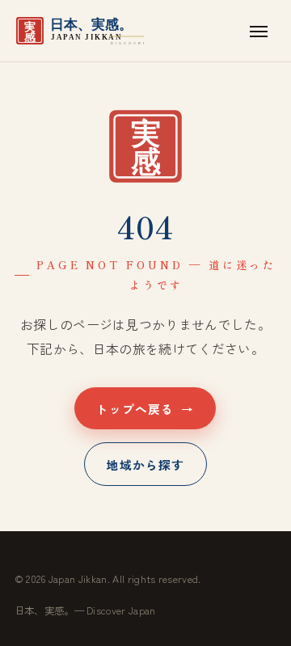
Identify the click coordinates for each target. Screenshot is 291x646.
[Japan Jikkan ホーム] (79, 31)
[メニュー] (258, 31)
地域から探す (145, 463)
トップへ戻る (145, 407)
